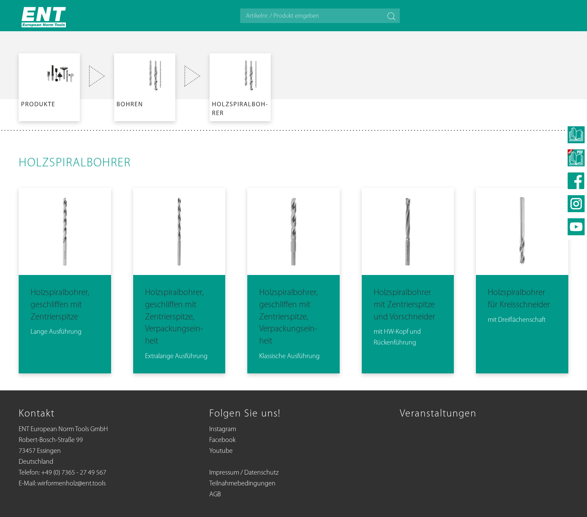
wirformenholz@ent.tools (71, 483)
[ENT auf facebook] (576, 180)
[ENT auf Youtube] (576, 226)
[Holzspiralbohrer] (240, 85)
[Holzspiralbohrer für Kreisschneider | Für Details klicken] (522, 279)
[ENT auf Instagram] (576, 203)
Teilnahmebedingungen (242, 483)
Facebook (222, 440)
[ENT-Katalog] (576, 157)
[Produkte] (49, 85)
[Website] (44, 15)
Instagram (222, 429)
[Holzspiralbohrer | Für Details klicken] (65, 279)
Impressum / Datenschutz (244, 472)
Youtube (221, 451)
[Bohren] (144, 85)
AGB (215, 494)
